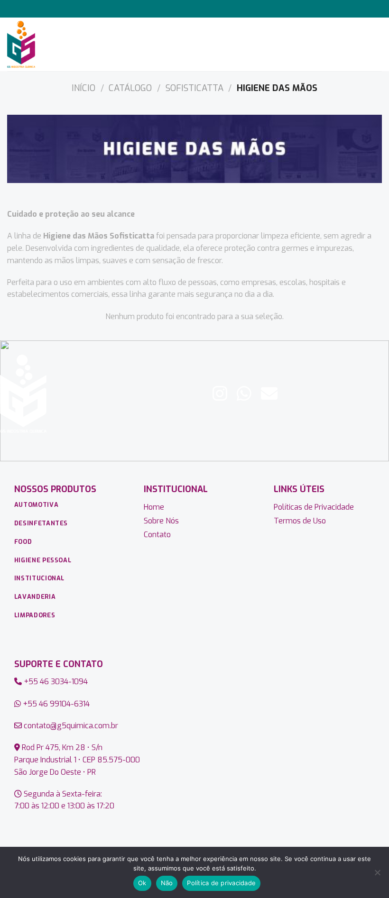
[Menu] (376, 44)
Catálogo (130, 88)
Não (167, 883)
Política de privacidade (221, 883)
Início (83, 88)
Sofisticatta (194, 88)
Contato (157, 535)
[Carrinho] (359, 44)
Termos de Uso (300, 521)
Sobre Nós (161, 521)
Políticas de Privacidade (314, 507)
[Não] (377, 875)
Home (154, 507)
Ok (142, 883)
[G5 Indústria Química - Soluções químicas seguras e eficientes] (91, 44)
